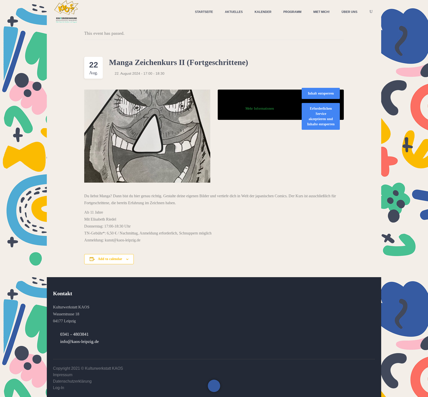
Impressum (62, 375)
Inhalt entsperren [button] (321, 93)
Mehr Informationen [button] (259, 108)
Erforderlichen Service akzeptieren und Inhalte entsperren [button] (321, 116)
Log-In (58, 388)
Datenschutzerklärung (72, 381)
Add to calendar (110, 259)
